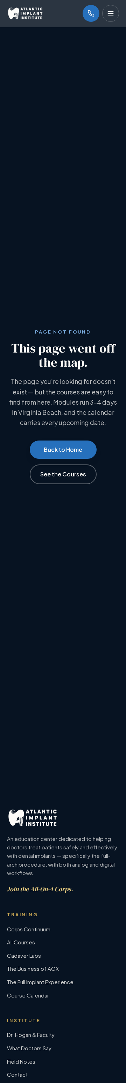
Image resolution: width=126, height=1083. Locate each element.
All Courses (21, 942)
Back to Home (63, 449)
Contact (17, 1074)
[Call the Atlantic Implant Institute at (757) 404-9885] (91, 13)
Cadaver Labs (24, 955)
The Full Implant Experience (40, 981)
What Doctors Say (29, 1048)
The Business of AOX (33, 968)
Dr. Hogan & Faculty (31, 1034)
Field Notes (21, 1061)
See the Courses (63, 474)
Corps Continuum (28, 929)
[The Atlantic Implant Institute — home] (25, 13)
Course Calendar (28, 995)
